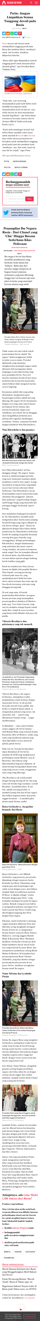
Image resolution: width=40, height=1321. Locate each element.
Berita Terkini (21, 167)
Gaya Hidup (30, 1252)
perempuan (9, 1258)
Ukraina (31, 136)
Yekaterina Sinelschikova (24, 250)
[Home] (4, 3)
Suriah (21, 136)
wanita (7, 1252)
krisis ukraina (19, 161)
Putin (4, 44)
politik (7, 167)
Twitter (28, 37)
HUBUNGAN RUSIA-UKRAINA (18, 94)
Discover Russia (20, 247)
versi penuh (29, 1298)
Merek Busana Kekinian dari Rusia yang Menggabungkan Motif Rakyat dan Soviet (19, 1272)
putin (6, 161)
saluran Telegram (20, 1228)
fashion (18, 1252)
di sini (14, 1316)
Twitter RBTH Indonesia (22, 215)
